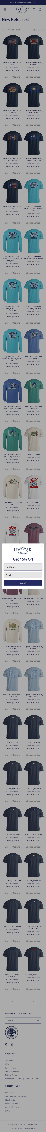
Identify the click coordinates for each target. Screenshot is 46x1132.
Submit (23, 583)
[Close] (41, 546)
